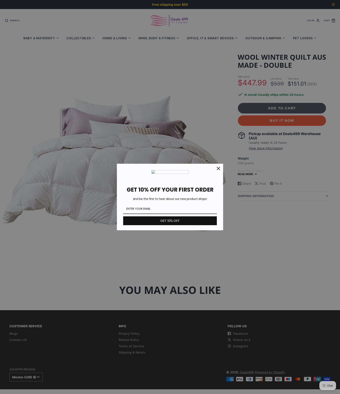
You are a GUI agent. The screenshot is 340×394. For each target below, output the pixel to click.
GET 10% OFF (170, 220)
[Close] (218, 168)
